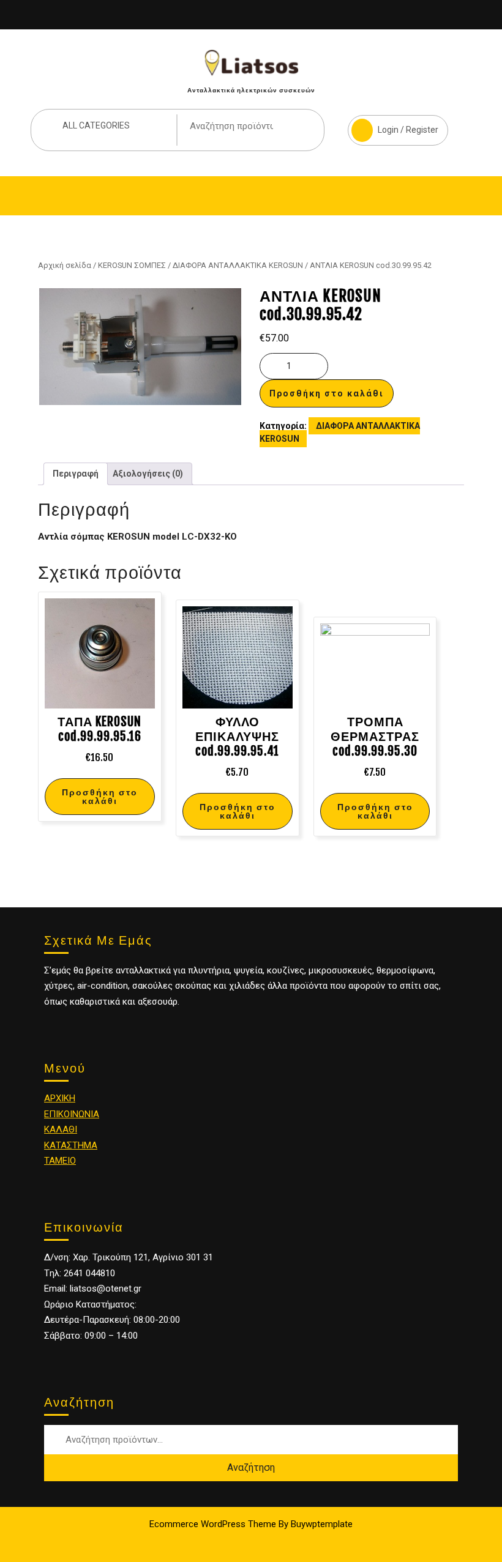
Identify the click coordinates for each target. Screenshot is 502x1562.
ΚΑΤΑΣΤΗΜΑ (70, 1145)
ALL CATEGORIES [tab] (96, 125)
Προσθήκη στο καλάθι (326, 393)
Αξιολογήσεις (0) (148, 473)
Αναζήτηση (305, 130)
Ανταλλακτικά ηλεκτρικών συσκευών (251, 90)
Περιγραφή (76, 473)
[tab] (451, 14)
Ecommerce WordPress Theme (212, 1524)
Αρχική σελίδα (64, 265)
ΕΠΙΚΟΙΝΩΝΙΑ (71, 1114)
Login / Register (393, 125)
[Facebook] (251, 1544)
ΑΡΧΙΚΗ (59, 1098)
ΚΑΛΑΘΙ (60, 1129)
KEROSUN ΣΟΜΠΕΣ (132, 265)
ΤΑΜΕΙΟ (60, 1160)
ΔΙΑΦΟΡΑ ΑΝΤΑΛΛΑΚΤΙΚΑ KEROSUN (238, 265)
